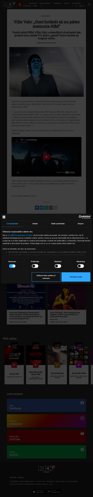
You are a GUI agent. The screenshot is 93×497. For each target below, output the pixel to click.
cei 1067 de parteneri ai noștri (20, 235)
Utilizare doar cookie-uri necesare (46, 277)
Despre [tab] (81, 224)
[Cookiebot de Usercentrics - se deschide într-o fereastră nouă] (80, 217)
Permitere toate (76, 277)
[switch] (35, 266)
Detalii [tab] (35, 224)
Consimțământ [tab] (12, 224)
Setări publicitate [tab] (58, 224)
